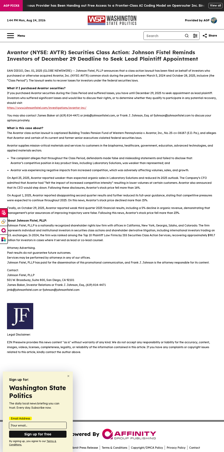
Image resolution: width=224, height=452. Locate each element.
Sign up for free (37, 434)
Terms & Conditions (114, 447)
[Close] (68, 376)
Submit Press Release (83, 447)
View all (215, 5)
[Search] (187, 36)
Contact (194, 447)
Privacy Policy (176, 447)
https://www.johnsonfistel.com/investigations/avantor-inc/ (46, 107)
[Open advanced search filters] (195, 36)
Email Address (20, 418)
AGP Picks (11, 5)
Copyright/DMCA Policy (147, 447)
